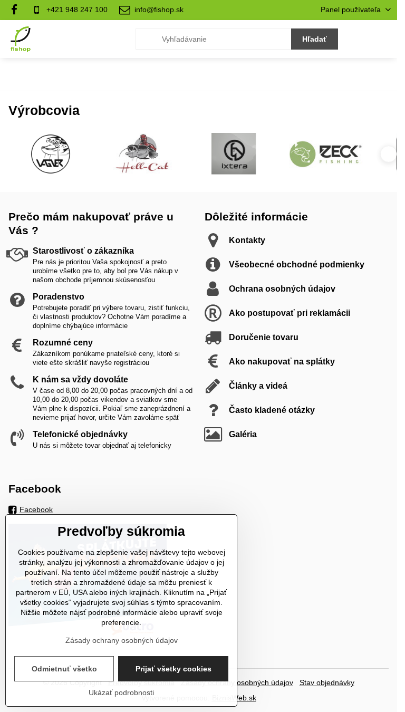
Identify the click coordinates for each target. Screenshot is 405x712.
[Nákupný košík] (359, 39)
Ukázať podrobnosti (121, 692)
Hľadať (314, 39)
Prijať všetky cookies (173, 669)
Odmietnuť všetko (64, 669)
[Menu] (384, 39)
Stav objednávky (327, 682)
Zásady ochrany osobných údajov (121, 640)
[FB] (17, 10)
